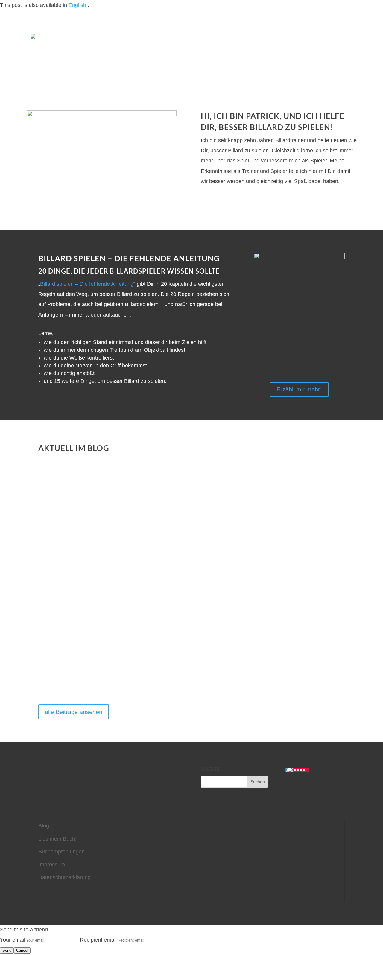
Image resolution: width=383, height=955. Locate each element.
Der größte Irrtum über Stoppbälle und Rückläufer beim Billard (170, 563)
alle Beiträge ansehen (73, 712)
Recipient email (98, 940)
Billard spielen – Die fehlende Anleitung (86, 284)
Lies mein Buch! (57, 839)
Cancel (22, 950)
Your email (12, 940)
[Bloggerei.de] (297, 770)
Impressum (51, 865)
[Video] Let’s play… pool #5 (94, 638)
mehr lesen (55, 512)
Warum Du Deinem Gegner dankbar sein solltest (136, 488)
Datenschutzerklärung (64, 877)
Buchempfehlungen (61, 852)
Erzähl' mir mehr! (299, 389)
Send (6, 950)
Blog (43, 826)
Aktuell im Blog (73, 448)
